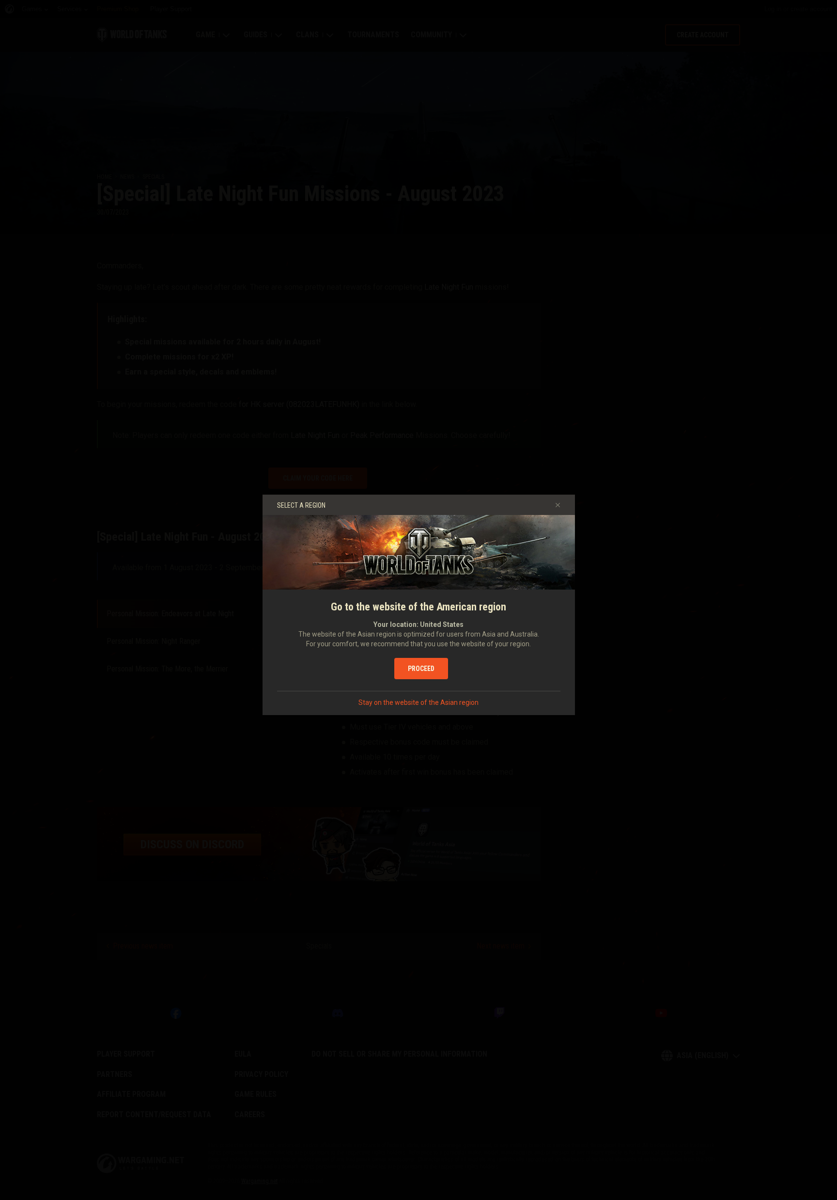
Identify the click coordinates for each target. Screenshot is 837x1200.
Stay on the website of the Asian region (418, 702)
